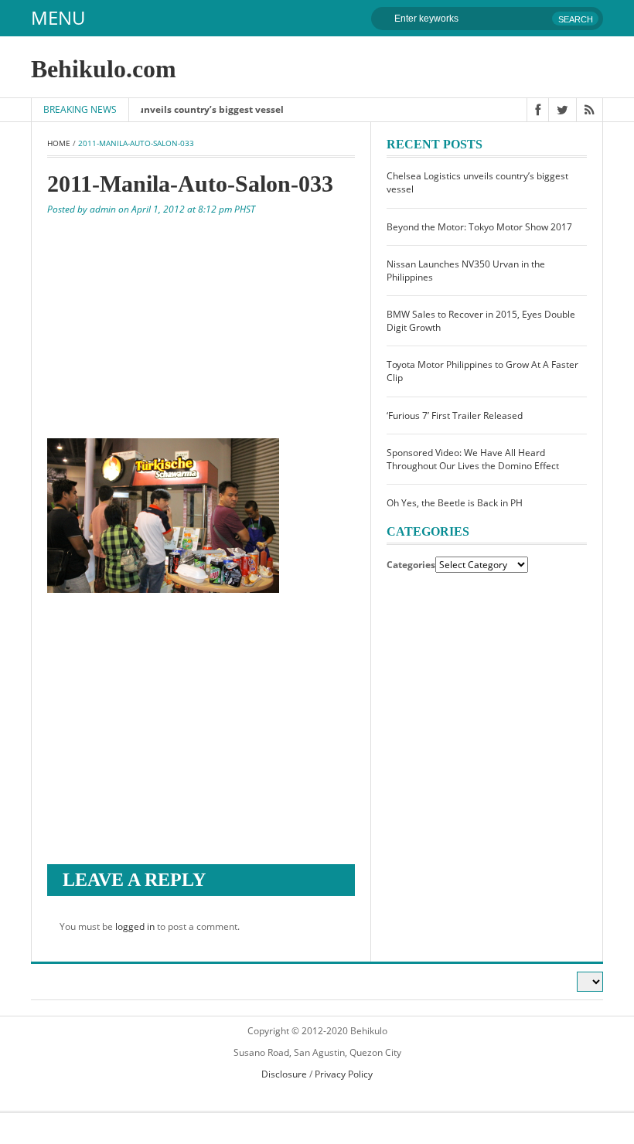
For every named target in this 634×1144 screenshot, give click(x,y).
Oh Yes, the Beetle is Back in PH (455, 502)
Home (58, 143)
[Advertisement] (201, 325)
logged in (135, 926)
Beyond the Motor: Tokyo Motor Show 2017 (479, 226)
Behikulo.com (103, 69)
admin (103, 209)
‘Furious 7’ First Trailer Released (455, 415)
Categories (411, 564)
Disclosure (284, 1074)
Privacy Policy (344, 1074)
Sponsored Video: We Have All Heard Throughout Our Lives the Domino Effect (473, 459)
